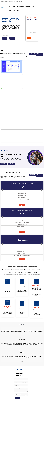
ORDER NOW (22, 205)
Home (9, 6)
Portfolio (13, 6)
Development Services (19, 6)
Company (10, 10)
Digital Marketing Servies (29, 6)
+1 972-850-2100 (40, 8)
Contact (14, 10)
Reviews (18, 10)
